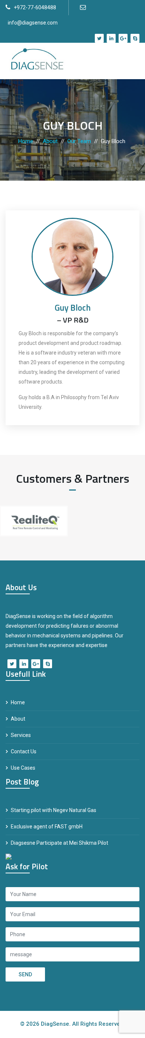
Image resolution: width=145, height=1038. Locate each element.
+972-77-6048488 (35, 7)
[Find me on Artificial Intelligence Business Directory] (9, 856)
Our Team (79, 141)
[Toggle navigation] (128, 61)
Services (21, 735)
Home (25, 141)
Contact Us (23, 751)
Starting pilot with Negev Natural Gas (53, 810)
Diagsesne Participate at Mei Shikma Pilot (59, 843)
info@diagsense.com (33, 23)
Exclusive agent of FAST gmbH (47, 827)
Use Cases (23, 768)
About (50, 141)
